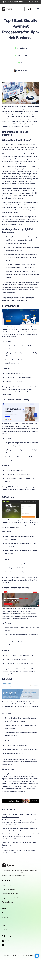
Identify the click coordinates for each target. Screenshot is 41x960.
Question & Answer (8, 889)
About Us (5, 917)
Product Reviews (7, 885)
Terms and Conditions (27, 955)
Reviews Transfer (7, 902)
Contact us (5, 930)
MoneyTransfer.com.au (9, 166)
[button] (38, 9)
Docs (3, 921)
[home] (7, 9)
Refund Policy (15, 955)
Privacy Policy (6, 955)
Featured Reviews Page (10, 894)
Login (29, 9)
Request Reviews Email (10, 898)
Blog (3, 913)
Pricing (4, 926)
